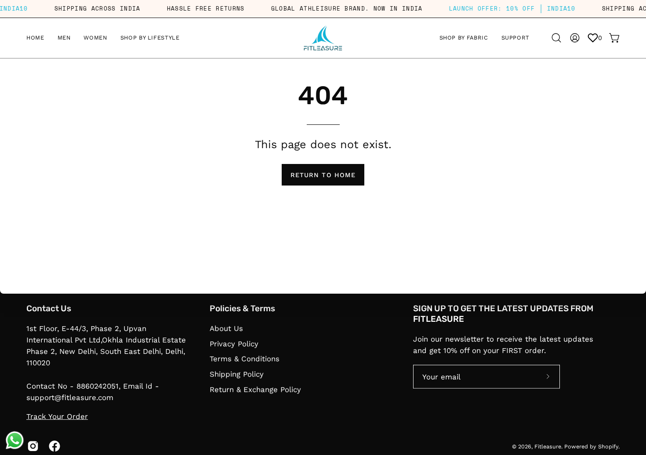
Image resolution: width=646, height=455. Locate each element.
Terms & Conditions (244, 358)
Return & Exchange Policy (255, 389)
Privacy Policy (234, 343)
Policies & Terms (242, 308)
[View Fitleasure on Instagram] (31, 446)
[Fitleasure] (323, 38)
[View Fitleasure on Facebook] (53, 446)
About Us (226, 328)
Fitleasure (547, 446)
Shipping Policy (237, 373)
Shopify (608, 446)
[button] (464, 38)
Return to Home (323, 174)
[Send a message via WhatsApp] (14, 440)
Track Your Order (57, 416)
